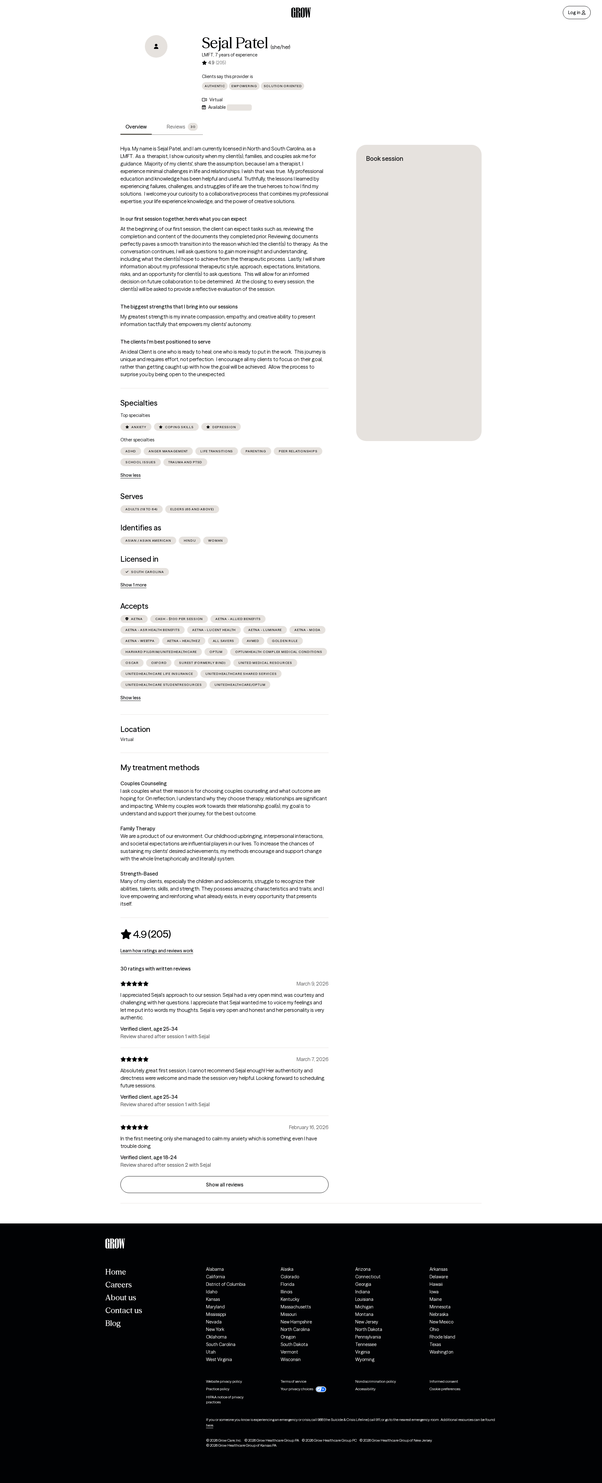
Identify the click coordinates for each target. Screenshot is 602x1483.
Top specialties (135, 415)
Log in (574, 12)
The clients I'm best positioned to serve (165, 342)
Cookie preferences (445, 1388)
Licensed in (139, 559)
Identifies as (140, 527)
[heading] (145, 934)
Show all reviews (224, 1184)
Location (135, 729)
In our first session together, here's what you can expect (183, 219)
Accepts (134, 606)
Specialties (138, 403)
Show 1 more (133, 585)
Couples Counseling (143, 783)
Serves (131, 496)
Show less (130, 475)
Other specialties (137, 440)
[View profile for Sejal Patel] (156, 71)
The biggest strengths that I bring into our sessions (179, 306)
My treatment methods (159, 767)
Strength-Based (139, 873)
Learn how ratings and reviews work (156, 951)
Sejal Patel (235, 43)
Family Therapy (137, 828)
